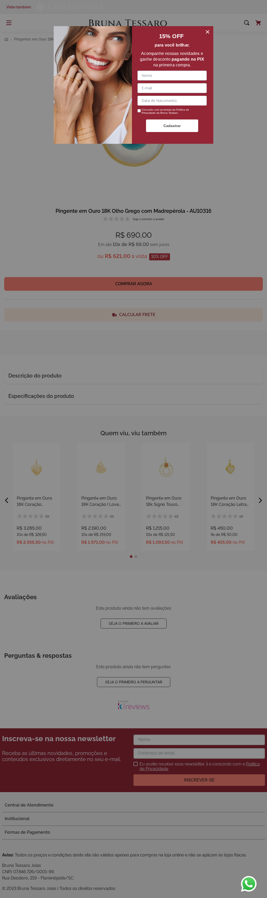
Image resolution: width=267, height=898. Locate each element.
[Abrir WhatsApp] (249, 884)
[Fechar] (207, 32)
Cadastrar (172, 126)
